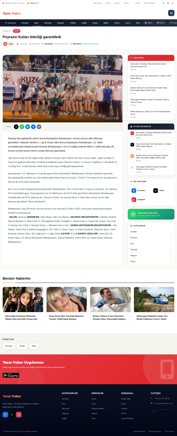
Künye (108, 3)
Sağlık (84, 23)
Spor (36, 23)
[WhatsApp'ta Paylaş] (22, 126)
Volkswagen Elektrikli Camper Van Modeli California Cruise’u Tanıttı (149, 101)
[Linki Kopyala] (39, 126)
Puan (94, 418)
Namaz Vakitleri (98, 408)
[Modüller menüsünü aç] (171, 13)
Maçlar (94, 413)
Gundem (133, 232)
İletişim (126, 3)
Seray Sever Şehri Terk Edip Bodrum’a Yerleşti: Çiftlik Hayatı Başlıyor (150, 77)
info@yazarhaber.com (164, 403)
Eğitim (106, 23)
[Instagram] (172, 3)
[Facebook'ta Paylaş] (33, 126)
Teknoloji (47, 23)
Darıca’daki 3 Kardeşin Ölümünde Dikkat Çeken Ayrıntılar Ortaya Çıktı (148, 65)
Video (149, 23)
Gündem (25, 23)
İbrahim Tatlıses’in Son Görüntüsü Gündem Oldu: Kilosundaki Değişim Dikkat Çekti (148, 89)
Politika (73, 23)
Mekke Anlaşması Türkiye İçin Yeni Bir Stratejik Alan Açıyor (150, 113)
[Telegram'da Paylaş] (27, 126)
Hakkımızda (97, 3)
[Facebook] (163, 3)
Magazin (60, 23)
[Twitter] (168, 3)
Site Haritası (169, 431)
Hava (94, 404)
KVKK (138, 3)
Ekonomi (133, 238)
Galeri (162, 23)
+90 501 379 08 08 (162, 398)
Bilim (138, 23)
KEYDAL (164, 409)
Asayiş (95, 23)
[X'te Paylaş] (16, 126)
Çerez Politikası (149, 3)
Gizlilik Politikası (139, 431)
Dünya (117, 23)
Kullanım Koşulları (155, 431)
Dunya (132, 261)
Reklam (117, 3)
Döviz (94, 399)
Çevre (128, 23)
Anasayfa (12, 23)
